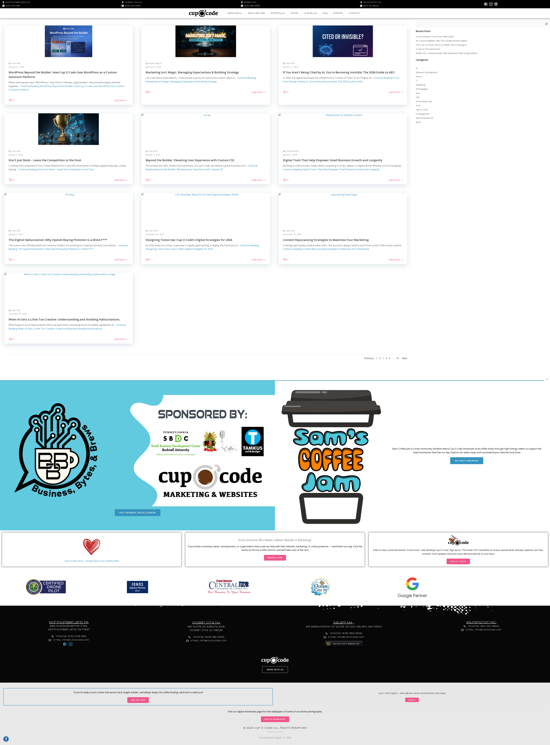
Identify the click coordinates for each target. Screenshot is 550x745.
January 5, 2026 (290, 154)
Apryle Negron (155, 63)
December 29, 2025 (155, 234)
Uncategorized (422, 113)
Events (338, 13)
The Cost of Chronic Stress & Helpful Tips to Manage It (441, 44)
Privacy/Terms (271, 732)
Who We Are (256, 13)
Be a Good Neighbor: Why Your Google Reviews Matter (441, 40)
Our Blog (310, 13)
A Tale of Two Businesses (428, 49)
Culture (280, 732)
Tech (418, 105)
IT (417, 80)
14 (397, 358)
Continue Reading (56, 169)
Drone (419, 76)
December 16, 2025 (292, 234)
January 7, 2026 (16, 154)
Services (233, 13)
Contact (354, 13)
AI (417, 68)
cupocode (15, 63)
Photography (422, 89)
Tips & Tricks (422, 109)
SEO (418, 97)
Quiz (418, 93)
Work (418, 122)
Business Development (426, 72)
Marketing (420, 84)
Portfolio (278, 13)
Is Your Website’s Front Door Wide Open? (435, 36)
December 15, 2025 (18, 313)
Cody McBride (292, 151)
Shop (294, 13)
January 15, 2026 (153, 67)
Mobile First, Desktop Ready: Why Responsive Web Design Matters (447, 53)
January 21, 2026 (16, 67)
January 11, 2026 (290, 67)
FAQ (325, 13)
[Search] (546, 24)
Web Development (424, 118)
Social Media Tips (424, 101)
